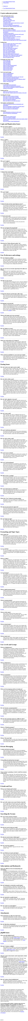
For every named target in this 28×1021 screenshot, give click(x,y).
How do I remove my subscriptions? (10, 108)
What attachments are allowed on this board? (12, 112)
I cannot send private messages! (9, 84)
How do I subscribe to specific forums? (11, 107)
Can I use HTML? (7, 61)
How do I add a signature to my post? (11, 45)
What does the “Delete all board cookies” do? (12, 26)
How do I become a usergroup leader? (11, 78)
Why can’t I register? (7, 19)
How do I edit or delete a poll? (9, 49)
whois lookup (22, 961)
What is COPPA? (6, 18)
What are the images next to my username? (12, 36)
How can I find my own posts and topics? (11, 100)
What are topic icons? (7, 70)
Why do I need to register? (8, 17)
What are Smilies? (7, 63)
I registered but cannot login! (9, 20)
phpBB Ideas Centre (11, 949)
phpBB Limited (17, 937)
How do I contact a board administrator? (11, 121)
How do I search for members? (9, 99)
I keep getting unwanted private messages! (12, 86)
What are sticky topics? (8, 67)
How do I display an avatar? (9, 37)
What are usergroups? (7, 75)
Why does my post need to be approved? (11, 56)
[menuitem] (9, 1)
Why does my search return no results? (11, 97)
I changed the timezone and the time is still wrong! (13, 34)
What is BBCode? (7, 60)
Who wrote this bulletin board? (9, 116)
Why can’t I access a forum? (9, 50)
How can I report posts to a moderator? (11, 53)
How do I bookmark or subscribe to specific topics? (13, 106)
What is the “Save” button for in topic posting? (12, 55)
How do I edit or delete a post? (9, 44)
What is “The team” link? (8, 81)
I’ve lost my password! (8, 24)
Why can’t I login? (7, 21)
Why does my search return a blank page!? (12, 98)
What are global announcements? (10, 65)
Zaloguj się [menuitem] (5, 6)
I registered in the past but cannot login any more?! (13, 22)
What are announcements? (8, 66)
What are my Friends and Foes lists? (10, 91)
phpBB (9, 310)
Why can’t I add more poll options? (10, 48)
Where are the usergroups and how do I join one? (13, 76)
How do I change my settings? (9, 29)
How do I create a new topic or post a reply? (12, 43)
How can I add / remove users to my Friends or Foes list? (15, 92)
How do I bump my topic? (8, 57)
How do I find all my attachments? (10, 113)
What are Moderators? (7, 74)
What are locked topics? (8, 68)
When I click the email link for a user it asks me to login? (14, 40)
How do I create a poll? (8, 47)
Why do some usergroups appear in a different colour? (14, 79)
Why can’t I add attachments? (9, 51)
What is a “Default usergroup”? (9, 80)
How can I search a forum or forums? (10, 96)
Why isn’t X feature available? (9, 117)
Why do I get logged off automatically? (11, 25)
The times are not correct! (8, 33)
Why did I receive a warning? (9, 52)
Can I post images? (7, 64)
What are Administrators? (8, 73)
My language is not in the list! (9, 35)
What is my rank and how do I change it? (11, 39)
